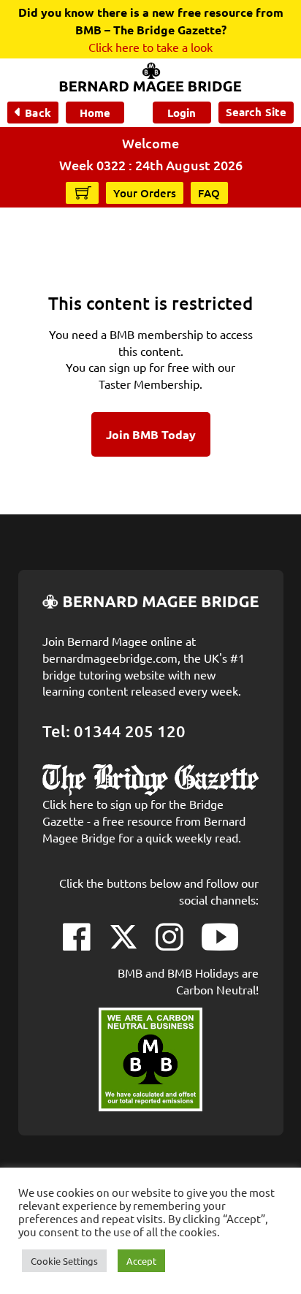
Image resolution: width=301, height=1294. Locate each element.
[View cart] (83, 192)
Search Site (256, 111)
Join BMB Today (151, 434)
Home (95, 112)
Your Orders (144, 193)
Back (37, 112)
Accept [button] (141, 1261)
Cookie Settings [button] (64, 1261)
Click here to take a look (150, 46)
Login (181, 112)
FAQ (209, 193)
